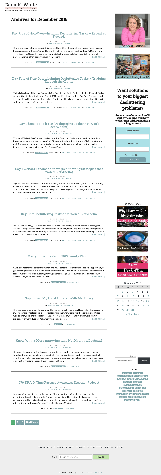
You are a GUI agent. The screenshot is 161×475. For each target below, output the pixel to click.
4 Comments (66, 263)
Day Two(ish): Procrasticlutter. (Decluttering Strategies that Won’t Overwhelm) (59, 170)
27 (147, 305)
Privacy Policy (65, 447)
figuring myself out (137, 379)
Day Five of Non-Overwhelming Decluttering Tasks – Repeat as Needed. (59, 34)
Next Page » (32, 422)
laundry (137, 382)
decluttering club (72, 62)
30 (127, 310)
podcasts (58, 408)
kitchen (127, 382)
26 (142, 305)
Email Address (133, 130)
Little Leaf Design (93, 473)
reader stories (141, 394)
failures (58, 324)
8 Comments (66, 133)
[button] (101, 457)
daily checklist (124, 376)
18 (137, 300)
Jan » (136, 314)
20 (147, 300)
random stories (124, 394)
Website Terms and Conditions (105, 447)
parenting (140, 388)
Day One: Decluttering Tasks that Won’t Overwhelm (59, 214)
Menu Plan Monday (132, 385)
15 (122, 300)
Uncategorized (58, 282)
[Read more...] (98, 56)
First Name (133, 143)
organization (126, 388)
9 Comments (66, 179)
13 (147, 296)
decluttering (42, 62)
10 (132, 296)
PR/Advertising (46, 447)
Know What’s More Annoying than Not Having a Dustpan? (59, 340)
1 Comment (66, 43)
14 (117, 300)
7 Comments (66, 347)
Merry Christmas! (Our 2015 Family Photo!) (58, 256)
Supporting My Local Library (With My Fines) (59, 298)
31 (132, 310)
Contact (81, 447)
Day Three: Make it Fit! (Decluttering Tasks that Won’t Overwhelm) (59, 125)
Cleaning (138, 373)
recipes (123, 397)
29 (122, 310)
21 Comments (66, 305)
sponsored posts (136, 397)
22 (122, 305)
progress (138, 391)
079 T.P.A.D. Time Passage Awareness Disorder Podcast (59, 382)
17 (132, 300)
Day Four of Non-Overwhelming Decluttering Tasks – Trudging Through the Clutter (59, 79)
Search (133, 356)
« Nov (129, 314)
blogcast (127, 373)
